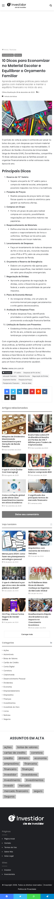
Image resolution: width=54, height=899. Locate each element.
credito (8, 758)
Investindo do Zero (11, 707)
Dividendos (8, 683)
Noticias (13, 50)
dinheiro (24, 758)
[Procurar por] (50, 6)
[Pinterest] (32, 391)
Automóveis (9, 654)
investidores (29, 774)
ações (8, 747)
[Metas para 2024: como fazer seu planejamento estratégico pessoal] (14, 541)
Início (6, 50)
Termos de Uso (10, 847)
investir (8, 785)
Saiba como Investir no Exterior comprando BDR (40, 470)
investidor (10, 774)
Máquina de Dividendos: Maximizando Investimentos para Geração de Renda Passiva (13, 441)
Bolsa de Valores (10, 658)
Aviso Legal (9, 856)
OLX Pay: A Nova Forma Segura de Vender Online (13, 617)
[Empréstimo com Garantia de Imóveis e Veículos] (40, 538)
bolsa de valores (27, 747)
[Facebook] (7, 391)
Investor (7, 870)
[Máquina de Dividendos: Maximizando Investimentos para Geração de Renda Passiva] (14, 424)
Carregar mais (27, 634)
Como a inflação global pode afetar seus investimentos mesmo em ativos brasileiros (13, 499)
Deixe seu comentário (27, 514)
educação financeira (9, 376)
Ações (6, 650)
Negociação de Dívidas (40, 376)
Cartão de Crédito (11, 662)
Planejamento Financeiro (11, 383)
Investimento (12, 780)
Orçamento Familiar (9, 380)
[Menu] (3, 6)
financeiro (10, 769)
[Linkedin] (19, 391)
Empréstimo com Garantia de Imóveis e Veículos (39, 551)
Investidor (48, 885)
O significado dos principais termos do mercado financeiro (38, 497)
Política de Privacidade (27, 889)
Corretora (8, 671)
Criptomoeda (9, 675)
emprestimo (11, 763)
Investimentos (8, 55)
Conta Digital (9, 667)
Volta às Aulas (26, 383)
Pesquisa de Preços (25, 380)
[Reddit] (38, 391)
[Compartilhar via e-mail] (7, 397)
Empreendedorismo (12, 691)
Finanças (7, 699)
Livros (6, 711)
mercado (24, 785)
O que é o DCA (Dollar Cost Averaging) (12, 470)
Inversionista (9, 874)
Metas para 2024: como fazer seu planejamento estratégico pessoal (13, 556)
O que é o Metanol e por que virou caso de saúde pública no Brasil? (13, 585)
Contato (7, 843)
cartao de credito (14, 752)
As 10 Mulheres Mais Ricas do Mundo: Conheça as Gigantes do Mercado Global (38, 586)
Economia (8, 687)
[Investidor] (17, 5)
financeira (31, 763)
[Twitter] (13, 391)
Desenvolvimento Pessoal (14, 679)
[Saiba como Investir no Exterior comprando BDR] (40, 460)
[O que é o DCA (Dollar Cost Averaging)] (14, 460)
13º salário (17, 373)
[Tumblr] (25, 391)
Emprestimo (9, 695)
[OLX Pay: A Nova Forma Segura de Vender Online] (14, 604)
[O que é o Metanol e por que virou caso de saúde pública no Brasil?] (14, 573)
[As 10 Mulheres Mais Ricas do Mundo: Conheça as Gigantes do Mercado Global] (40, 573)
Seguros (7, 719)
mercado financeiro (16, 791)
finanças (27, 769)
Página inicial (9, 839)
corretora (36, 752)
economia (40, 758)
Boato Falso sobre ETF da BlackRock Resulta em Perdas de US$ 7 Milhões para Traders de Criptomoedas (40, 440)
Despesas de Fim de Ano (31, 373)
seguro (38, 791)
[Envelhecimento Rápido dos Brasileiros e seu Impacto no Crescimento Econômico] (40, 604)
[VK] (44, 391)
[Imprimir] (13, 397)
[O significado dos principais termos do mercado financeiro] (40, 486)
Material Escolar (24, 376)
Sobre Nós (8, 852)
